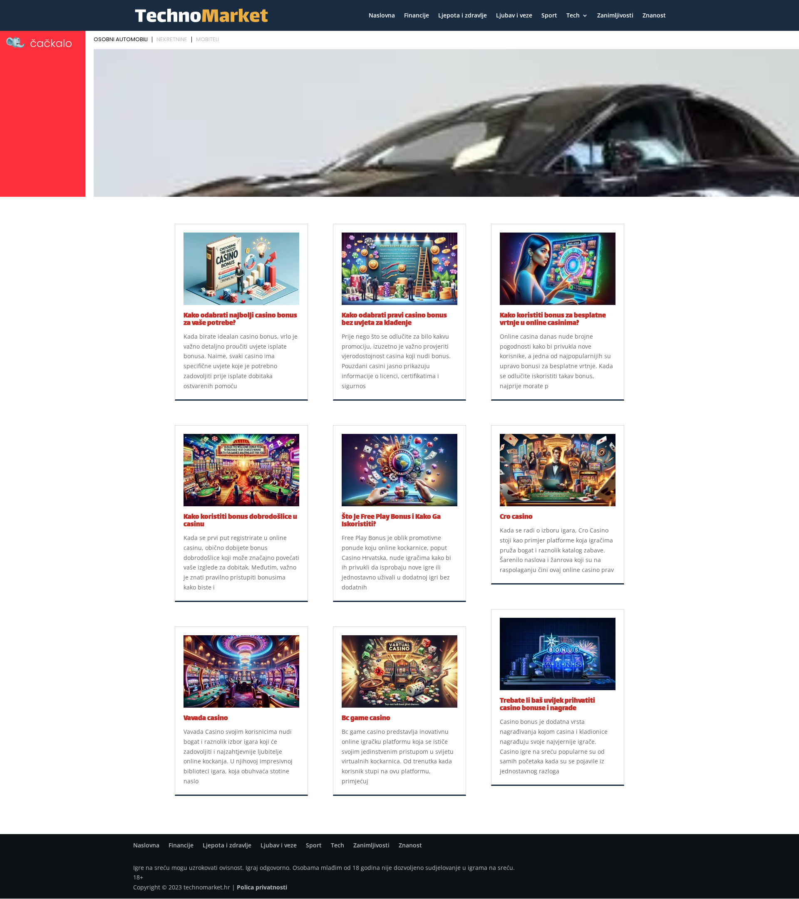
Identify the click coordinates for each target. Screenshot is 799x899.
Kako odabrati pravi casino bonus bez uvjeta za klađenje (394, 319)
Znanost (654, 15)
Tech (573, 15)
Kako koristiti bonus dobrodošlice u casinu (240, 521)
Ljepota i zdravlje (462, 15)
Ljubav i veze (514, 15)
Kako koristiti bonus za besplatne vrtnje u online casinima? (553, 319)
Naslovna (382, 15)
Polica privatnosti (262, 887)
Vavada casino (206, 719)
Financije (416, 15)
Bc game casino (366, 719)
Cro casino (516, 517)
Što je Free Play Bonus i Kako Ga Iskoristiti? (391, 521)
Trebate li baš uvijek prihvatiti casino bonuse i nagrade (547, 705)
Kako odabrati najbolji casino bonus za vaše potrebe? (240, 319)
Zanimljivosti (615, 15)
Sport (549, 15)
